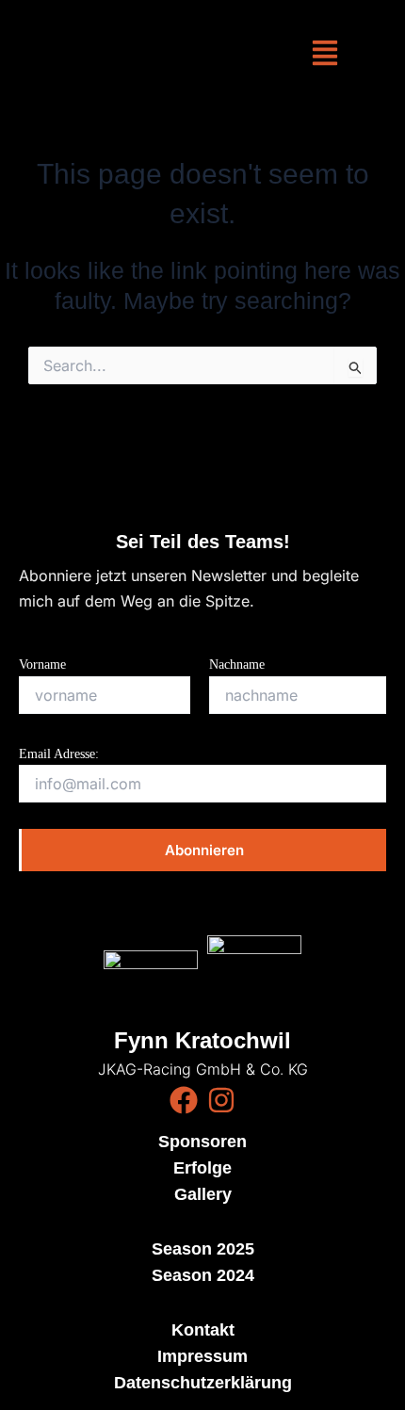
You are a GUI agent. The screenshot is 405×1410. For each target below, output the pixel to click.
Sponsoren (202, 1141)
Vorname (42, 664)
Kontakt (203, 1330)
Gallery (203, 1194)
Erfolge (202, 1168)
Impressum (202, 1356)
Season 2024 (203, 1275)
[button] (324, 54)
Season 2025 (203, 1249)
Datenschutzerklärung (203, 1382)
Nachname (237, 664)
